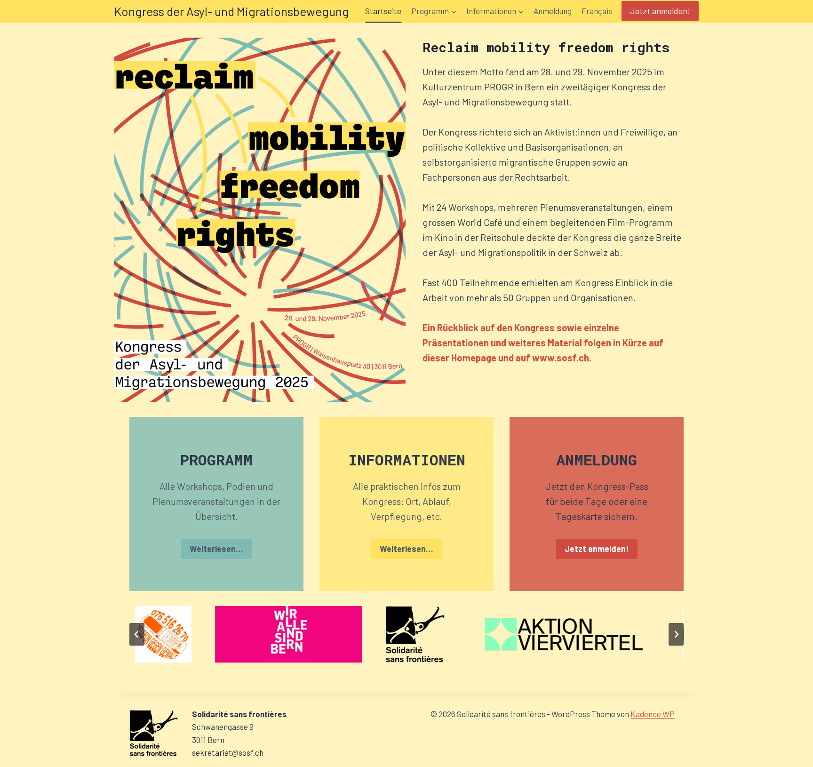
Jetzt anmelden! (660, 11)
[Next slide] (676, 634)
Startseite (383, 11)
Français (597, 11)
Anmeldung (553, 11)
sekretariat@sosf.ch (227, 752)
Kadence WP (652, 714)
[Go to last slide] (136, 634)
